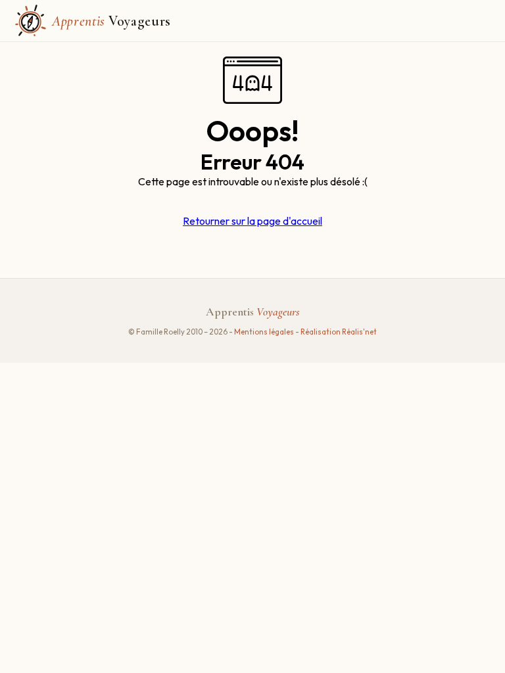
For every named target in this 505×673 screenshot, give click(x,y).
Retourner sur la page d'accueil (252, 220)
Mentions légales (264, 331)
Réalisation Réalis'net (339, 331)
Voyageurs (111, 21)
